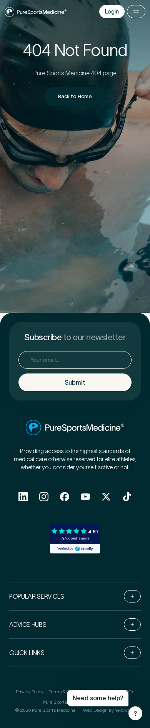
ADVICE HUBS (27, 624)
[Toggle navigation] (136, 11)
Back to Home (75, 96)
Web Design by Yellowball (109, 710)
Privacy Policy (29, 691)
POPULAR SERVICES (36, 596)
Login (112, 11)
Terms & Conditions (69, 691)
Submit (75, 382)
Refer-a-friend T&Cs (114, 691)
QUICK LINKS (26, 652)
